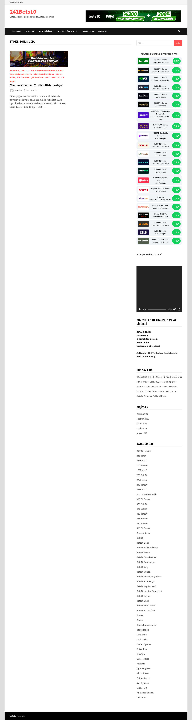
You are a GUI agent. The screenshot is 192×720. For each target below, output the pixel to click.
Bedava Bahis (143, 533)
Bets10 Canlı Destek (146, 557)
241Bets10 (23, 11)
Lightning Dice (143, 668)
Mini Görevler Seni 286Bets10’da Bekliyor (36, 85)
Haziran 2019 (142, 418)
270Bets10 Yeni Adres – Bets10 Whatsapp (156, 391)
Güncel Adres (142, 658)
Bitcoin (139, 615)
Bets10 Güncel (143, 571)
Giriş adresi (39, 74)
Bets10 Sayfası (143, 595)
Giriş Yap (50, 74)
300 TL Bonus (143, 499)
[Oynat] (140, 309)
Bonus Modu (57, 70)
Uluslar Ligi (141, 687)
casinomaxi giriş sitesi (148, 345)
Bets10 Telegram (17, 716)
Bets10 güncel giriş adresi (149, 576)
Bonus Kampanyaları (40, 70)
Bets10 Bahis (142, 542)
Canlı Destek (88, 31)
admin (19, 90)
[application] (159, 289)
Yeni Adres (141, 697)
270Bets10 (141, 470)
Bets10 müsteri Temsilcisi (149, 591)
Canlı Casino (27, 74)
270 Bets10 (141, 465)
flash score (142, 335)
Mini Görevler (23, 77)
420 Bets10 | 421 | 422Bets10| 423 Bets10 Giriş (159, 376)
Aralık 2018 (141, 433)
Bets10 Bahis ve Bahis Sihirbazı (151, 396)
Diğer (101, 31)
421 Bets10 (141, 508)
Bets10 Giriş (142, 566)
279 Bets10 (141, 475)
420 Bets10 (141, 504)
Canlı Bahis (15, 74)
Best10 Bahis (143, 356)
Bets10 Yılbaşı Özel (145, 610)
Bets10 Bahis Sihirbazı (147, 547)
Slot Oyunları (52, 77)
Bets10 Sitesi (142, 600)
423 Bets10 (141, 518)
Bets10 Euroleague (145, 562)
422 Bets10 (141, 513)
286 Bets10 (14, 70)
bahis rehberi (143, 342)
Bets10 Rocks (143, 331)
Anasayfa (16, 31)
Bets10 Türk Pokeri (67, 31)
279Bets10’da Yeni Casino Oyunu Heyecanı (157, 386)
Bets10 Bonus (143, 552)
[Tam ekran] (179, 309)
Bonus (139, 620)
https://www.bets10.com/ (149, 254)
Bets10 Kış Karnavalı (146, 586)
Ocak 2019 (141, 428)
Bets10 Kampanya (145, 581)
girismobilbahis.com (147, 338)
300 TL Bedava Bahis (146, 494)
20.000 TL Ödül (143, 450)
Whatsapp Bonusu (145, 692)
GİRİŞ (176, 61)
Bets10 (139, 537)
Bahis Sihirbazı (46, 31)
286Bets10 (25, 70)
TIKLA (176, 70)
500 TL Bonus (143, 528)
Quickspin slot (38, 77)
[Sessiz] (174, 309)
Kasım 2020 (142, 413)
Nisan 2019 (141, 423)
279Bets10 (141, 479)
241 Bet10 (141, 455)
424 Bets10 (141, 523)
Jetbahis (141, 352)
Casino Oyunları (144, 644)
